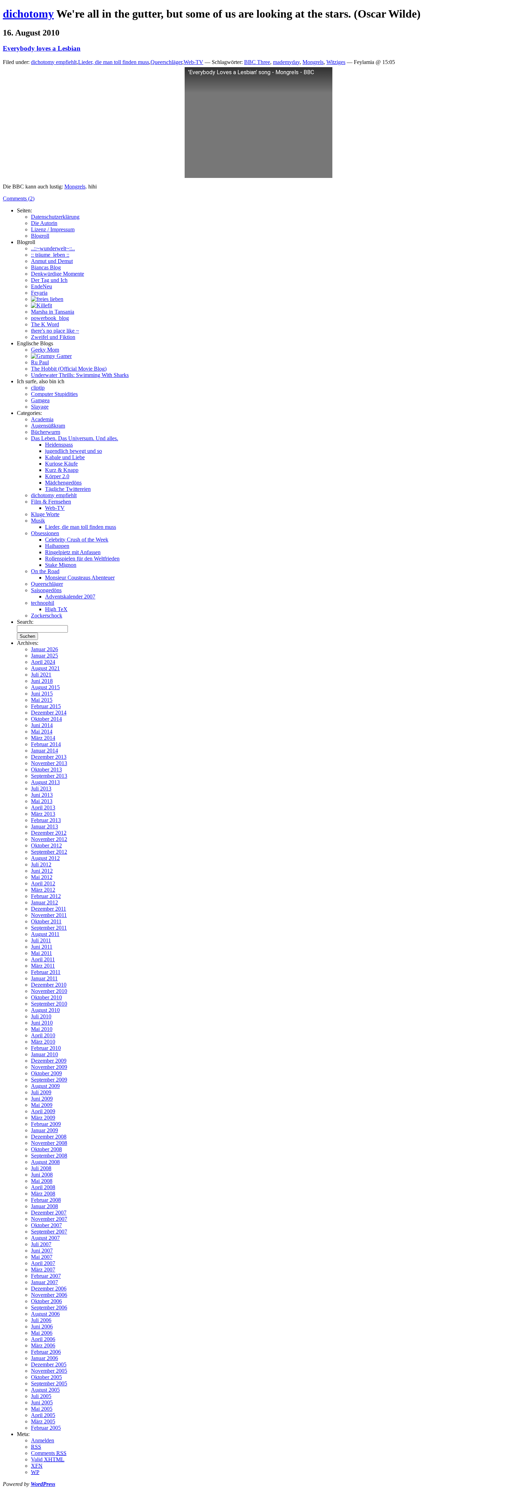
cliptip (38, 388)
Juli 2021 (41, 675)
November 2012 (49, 839)
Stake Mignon (60, 565)
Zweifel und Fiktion (53, 337)
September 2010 (49, 1004)
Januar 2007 (44, 1282)
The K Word (45, 324)
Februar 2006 (46, 1352)
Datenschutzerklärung (55, 217)
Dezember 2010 (48, 985)
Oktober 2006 (46, 1301)
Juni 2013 (42, 795)
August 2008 (45, 1162)
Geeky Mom (45, 350)
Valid (47, 1459)
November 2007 (49, 1219)
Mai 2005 (41, 1409)
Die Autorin (44, 223)
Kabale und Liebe (65, 457)
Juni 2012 (42, 871)
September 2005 (49, 1383)
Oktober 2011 (46, 921)
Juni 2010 (42, 1023)
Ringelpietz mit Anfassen (73, 552)
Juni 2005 (42, 1402)
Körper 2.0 (57, 476)
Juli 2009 (41, 1092)
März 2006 (43, 1345)
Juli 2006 (41, 1320)
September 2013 (49, 776)
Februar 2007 (46, 1276)
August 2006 (45, 1314)
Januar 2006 (44, 1358)
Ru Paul (40, 362)
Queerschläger (166, 62)
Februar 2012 (46, 896)
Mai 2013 (41, 801)
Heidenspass (59, 445)
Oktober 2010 (46, 997)
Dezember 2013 (48, 757)
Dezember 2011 (48, 909)
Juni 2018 (42, 681)
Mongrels (313, 62)
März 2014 (43, 738)
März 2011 (43, 966)
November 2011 (49, 915)
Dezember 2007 (48, 1213)
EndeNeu (41, 286)
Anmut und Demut (52, 261)
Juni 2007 (42, 1251)
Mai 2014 (41, 732)
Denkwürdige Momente (57, 274)
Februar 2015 (46, 706)
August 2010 (45, 1010)
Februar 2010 (46, 1048)
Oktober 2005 (46, 1377)
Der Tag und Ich (49, 280)
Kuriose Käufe (61, 464)
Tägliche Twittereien (68, 489)
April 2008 (43, 1187)
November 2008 (49, 1143)
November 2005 (49, 1371)
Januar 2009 (44, 1130)
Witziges (335, 62)
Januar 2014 (44, 751)
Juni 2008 (42, 1175)
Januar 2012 (44, 902)
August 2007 (45, 1238)
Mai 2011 (41, 953)
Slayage (40, 407)
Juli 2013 (41, 789)
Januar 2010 (44, 1054)
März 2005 (43, 1421)
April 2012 (43, 883)
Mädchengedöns (63, 483)
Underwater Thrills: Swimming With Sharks (80, 375)
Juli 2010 (41, 1016)
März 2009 (43, 1118)
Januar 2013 (44, 826)
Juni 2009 (42, 1099)
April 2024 (43, 662)
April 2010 (43, 1035)
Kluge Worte (45, 514)
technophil (42, 603)
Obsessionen (45, 533)
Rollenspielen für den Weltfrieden (82, 559)
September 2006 (49, 1308)
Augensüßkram (48, 426)
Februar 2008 (46, 1200)
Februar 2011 (45, 972)
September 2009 (49, 1080)
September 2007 (49, 1232)
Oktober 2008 (46, 1149)
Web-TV (193, 62)
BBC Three (257, 62)
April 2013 (43, 807)
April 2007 (43, 1263)
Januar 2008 (44, 1206)
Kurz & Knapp (61, 470)
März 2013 (43, 814)
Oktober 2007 (46, 1225)
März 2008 (43, 1194)
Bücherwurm (45, 432)
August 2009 (45, 1086)
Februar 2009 (46, 1124)
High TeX (56, 609)
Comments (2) (18, 198)
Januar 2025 (44, 656)
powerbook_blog (50, 318)
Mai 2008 (41, 1181)
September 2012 (49, 852)
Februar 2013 (46, 820)
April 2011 (43, 959)
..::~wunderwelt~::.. (53, 248)
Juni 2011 (41, 947)
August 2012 (45, 858)
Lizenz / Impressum (53, 229)
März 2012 (43, 890)
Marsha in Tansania (52, 312)
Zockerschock (46, 616)
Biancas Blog (46, 267)
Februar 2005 (46, 1428)
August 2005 (45, 1390)
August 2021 (45, 668)
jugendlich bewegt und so (73, 451)
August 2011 (45, 934)
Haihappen (57, 546)
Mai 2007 (41, 1257)
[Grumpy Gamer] (51, 356)
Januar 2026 (44, 649)
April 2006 (43, 1339)
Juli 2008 (41, 1168)
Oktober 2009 (46, 1073)
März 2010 (43, 1042)
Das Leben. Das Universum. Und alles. (74, 438)
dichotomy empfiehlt (54, 62)
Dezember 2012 (48, 833)
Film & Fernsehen (51, 502)
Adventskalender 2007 (70, 597)
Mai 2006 (41, 1333)
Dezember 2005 (48, 1364)
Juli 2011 (41, 940)
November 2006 (49, 1295)
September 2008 (49, 1156)
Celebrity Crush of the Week (76, 540)
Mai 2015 (41, 700)
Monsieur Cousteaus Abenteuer (80, 578)
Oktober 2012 (46, 845)
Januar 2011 (44, 978)
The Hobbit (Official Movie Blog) (69, 369)
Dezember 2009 (48, 1061)
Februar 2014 (46, 744)
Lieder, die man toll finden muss (113, 62)
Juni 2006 (42, 1326)
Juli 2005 (41, 1396)
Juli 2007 (41, 1244)
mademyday (286, 62)
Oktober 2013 (46, 770)
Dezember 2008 (48, 1137)
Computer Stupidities (54, 394)
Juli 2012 (41, 864)
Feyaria (39, 293)
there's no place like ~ (55, 331)
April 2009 (43, 1111)
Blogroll (40, 236)
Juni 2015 (42, 694)
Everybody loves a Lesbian (42, 48)
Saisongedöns (46, 590)
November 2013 (49, 763)
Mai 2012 (41, 877)
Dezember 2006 (48, 1289)
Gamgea (40, 400)
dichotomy (28, 13)
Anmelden (42, 1440)
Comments (48, 1453)
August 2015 (45, 687)
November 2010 (49, 991)
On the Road (45, 571)
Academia (42, 419)
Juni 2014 (42, 725)
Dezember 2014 (48, 713)
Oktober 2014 (46, 719)
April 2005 (43, 1415)
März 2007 (43, 1270)
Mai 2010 (41, 1029)
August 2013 (45, 782)
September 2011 (49, 928)
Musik (38, 521)
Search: (25, 622)
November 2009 (49, 1067)
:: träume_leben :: (50, 255)
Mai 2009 (41, 1105)
